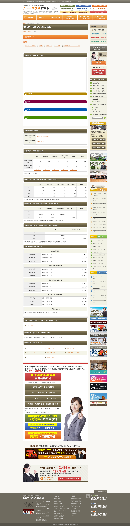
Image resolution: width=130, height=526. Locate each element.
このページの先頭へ (100, 491)
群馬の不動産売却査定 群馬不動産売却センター (98, 327)
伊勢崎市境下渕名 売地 (98, 240)
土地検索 (56, 500)
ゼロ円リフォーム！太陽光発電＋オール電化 (98, 157)
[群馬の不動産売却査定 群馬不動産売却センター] (28, 513)
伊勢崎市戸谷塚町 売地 (98, 257)
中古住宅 (95, 99)
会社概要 (73, 496)
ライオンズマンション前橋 (73, 352)
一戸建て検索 (56, 496)
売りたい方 (42, 17)
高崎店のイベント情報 (58, 518)
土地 (94, 109)
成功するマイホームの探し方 (69, 17)
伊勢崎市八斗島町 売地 (98, 260)
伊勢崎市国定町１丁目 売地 (99, 254)
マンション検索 (57, 498)
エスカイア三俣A (70, 348)
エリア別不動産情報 (58, 513)
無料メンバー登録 (57, 501)
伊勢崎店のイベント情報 (59, 515)
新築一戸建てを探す (98, 85)
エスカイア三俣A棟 (31, 352)
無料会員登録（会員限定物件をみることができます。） (99, 72)
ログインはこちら (99, 63)
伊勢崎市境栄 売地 (97, 246)
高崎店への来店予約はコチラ (99, 147)
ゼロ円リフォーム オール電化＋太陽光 (100, 17)
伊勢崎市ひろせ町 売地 (98, 263)
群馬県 (24, 31)
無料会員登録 (98, 12)
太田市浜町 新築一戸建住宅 (99, 221)
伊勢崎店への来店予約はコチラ (99, 139)
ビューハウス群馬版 (34, 496)
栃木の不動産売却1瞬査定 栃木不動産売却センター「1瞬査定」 (98, 351)
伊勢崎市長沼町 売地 (97, 243)
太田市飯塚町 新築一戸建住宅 (99, 224)
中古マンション (97, 101)
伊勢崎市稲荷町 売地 (97, 252)
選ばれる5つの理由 (55, 17)
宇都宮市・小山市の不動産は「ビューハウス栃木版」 (98, 339)
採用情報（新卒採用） (75, 510)
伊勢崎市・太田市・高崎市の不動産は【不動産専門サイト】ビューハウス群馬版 (35, 7)
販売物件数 (49, 46)
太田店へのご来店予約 (75, 505)
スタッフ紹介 (98, 176)
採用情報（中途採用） (75, 511)
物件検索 (29, 17)
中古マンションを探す (98, 91)
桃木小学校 (46, 136)
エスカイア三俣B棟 (51, 352)
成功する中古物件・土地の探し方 (98, 166)
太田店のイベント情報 (58, 516)
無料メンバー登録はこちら (69, 478)
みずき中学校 (40, 141)
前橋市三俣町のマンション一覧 (71, 46)
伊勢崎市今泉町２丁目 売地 (99, 249)
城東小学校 (39, 136)
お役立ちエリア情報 (30, 46)
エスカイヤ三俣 (30, 348)
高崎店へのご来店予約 (75, 506)
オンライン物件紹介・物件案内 (60, 510)
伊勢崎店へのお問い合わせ (76, 498)
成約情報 (57, 46)
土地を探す (98, 83)
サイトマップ (74, 513)
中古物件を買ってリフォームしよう (61, 506)
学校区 (41, 46)
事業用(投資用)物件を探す (98, 93)
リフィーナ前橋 (30, 325)
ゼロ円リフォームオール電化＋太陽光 (61, 508)
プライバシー (74, 515)
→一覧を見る (37, 170)
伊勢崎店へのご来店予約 (76, 503)
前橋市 (29, 31)
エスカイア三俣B (50, 348)
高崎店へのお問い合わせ (76, 501)
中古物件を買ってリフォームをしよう (85, 17)
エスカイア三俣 (50, 357)
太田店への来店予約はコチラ (99, 143)
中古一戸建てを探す (98, 88)
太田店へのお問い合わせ (76, 500)
